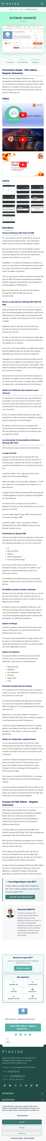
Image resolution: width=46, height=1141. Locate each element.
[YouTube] (10, 1085)
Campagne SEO (13, 983)
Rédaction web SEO (13, 997)
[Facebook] (36, 1085)
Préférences (22, 1133)
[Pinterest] (20, 1085)
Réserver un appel (23, 968)
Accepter (22, 1122)
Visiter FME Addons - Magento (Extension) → (23, 1027)
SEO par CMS (32, 997)
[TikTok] (31, 1085)
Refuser (21, 1128)
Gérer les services (22, 1115)
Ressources (8, 1100)
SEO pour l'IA (32, 990)
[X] (26, 1085)
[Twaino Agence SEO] (12, 1051)
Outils (21, 9)
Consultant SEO (32, 983)
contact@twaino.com (17, 1076)
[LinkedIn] (4, 1085)
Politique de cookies (17, 1138)
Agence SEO (13, 9)
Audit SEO (14, 990)
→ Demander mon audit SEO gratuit (20, 897)
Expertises (8, 1093)
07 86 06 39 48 (13, 1071)
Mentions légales (29, 1138)
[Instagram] (15, 1085)
